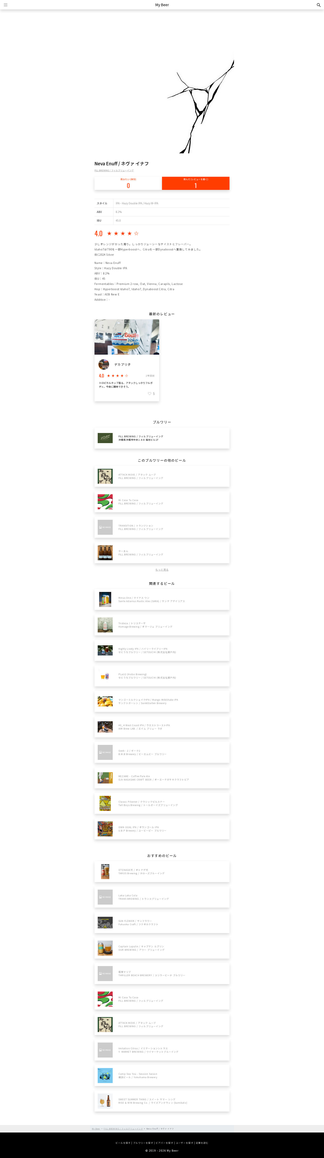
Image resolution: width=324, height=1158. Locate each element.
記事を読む (202, 1142)
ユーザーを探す (185, 1142)
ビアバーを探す (164, 1142)
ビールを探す (123, 1142)
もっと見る (162, 570)
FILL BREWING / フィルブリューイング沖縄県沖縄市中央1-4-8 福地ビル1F (140, 438)
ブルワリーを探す (143, 1142)
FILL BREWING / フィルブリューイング (114, 170)
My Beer (162, 4)
